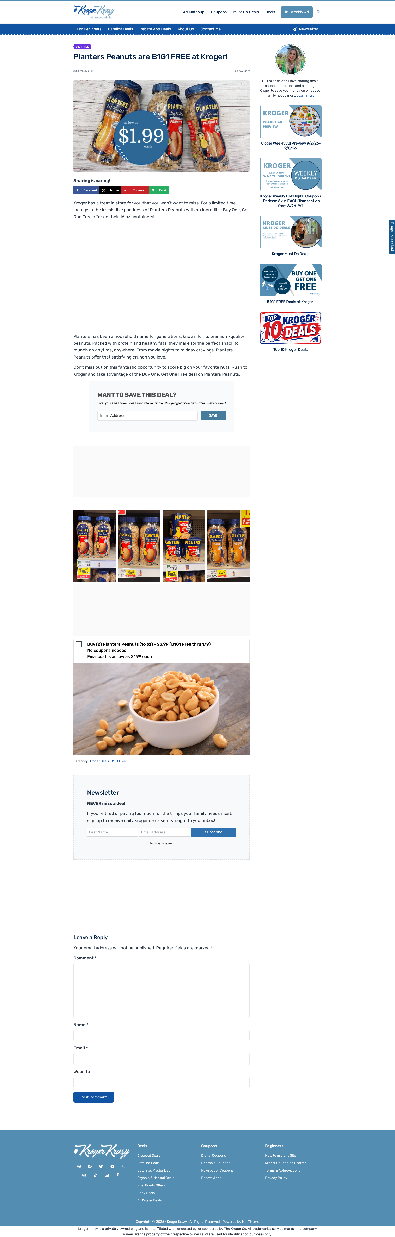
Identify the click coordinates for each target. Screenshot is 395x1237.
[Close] (253, 567)
